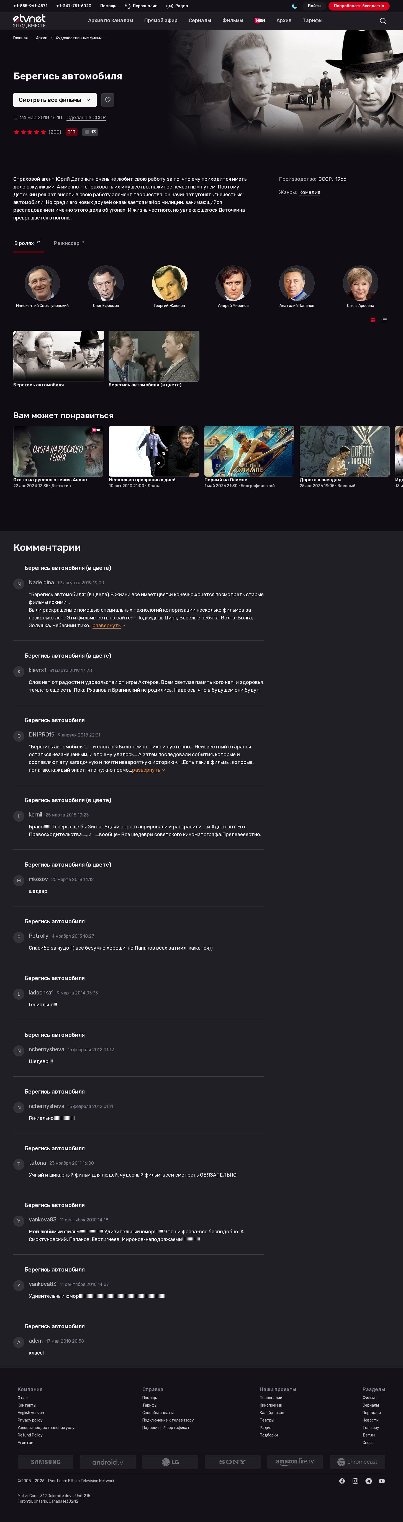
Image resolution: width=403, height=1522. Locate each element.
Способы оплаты (158, 1412)
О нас (23, 1398)
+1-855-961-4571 (30, 6)
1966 (340, 179)
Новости (371, 1420)
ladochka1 (41, 992)
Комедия (309, 192)
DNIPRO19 (42, 734)
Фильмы (370, 1398)
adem (36, 1340)
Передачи (372, 1412)
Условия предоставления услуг (47, 1427)
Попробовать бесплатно (359, 6)
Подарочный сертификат (166, 1427)
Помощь (108, 6)
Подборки (269, 1435)
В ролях (27, 243)
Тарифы (149, 1405)
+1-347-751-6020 (73, 6)
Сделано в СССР (86, 118)
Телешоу (371, 1427)
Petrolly (38, 935)
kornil (35, 814)
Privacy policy (30, 1420)
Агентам (26, 1442)
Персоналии (145, 6)
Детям (369, 1435)
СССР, (326, 179)
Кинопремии (271, 1405)
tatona (37, 1162)
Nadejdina (41, 582)
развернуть (107, 625)
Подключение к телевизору (168, 1420)
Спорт (368, 1442)
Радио (181, 6)
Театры (267, 1420)
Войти (314, 6)
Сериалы (371, 1405)
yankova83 (43, 1219)
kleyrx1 (37, 670)
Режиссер (69, 243)
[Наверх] (391, 1510)
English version (31, 1412)
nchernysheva (46, 1049)
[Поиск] (383, 21)
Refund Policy (30, 1435)
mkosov (38, 879)
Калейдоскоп (272, 1412)
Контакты (27, 1405)
